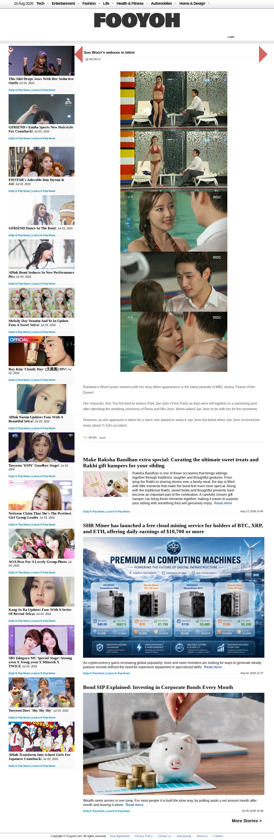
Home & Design (192, 3)
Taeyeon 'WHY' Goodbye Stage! (34, 465)
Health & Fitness (130, 3)
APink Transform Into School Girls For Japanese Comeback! (40, 757)
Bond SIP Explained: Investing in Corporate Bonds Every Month (158, 687)
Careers (218, 836)
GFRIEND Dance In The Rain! (33, 228)
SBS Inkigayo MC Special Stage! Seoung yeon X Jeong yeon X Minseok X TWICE (40, 662)
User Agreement (120, 836)
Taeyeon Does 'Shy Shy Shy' (30, 710)
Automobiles (161, 3)
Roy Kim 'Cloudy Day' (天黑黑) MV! (38, 369)
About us (202, 836)
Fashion (89, 3)
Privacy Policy (144, 836)
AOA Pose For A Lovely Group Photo (38, 562)
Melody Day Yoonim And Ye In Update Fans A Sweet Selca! (38, 323)
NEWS (92, 437)
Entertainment (63, 3)
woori (102, 437)
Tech (40, 3)
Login (231, 37)
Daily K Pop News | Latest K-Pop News (32, 90)
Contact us (164, 836)
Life (106, 3)
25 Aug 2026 (23, 3)
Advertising (184, 836)
